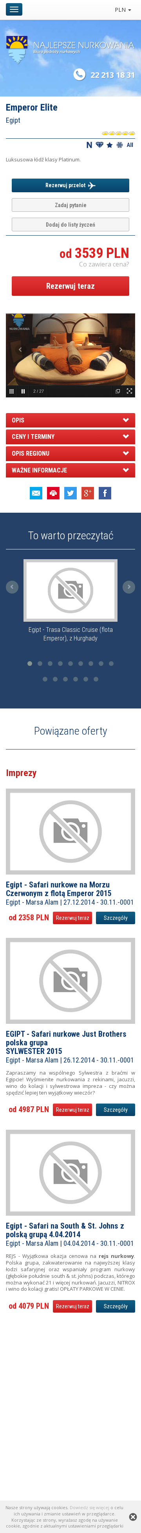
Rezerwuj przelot (66, 185)
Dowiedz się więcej (89, 1507)
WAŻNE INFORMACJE (39, 470)
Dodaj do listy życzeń (70, 225)
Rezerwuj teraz (70, 286)
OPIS (18, 420)
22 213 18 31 (112, 75)
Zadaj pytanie (71, 205)
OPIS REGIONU (30, 453)
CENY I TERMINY (33, 436)
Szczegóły (116, 918)
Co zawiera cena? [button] (104, 264)
